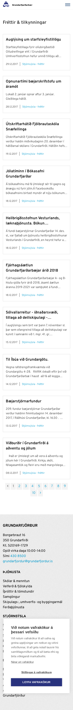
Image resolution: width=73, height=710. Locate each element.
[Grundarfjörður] (18, 4)
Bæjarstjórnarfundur (23, 401)
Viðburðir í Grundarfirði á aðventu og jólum (27, 446)
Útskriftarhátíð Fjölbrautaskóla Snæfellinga (32, 127)
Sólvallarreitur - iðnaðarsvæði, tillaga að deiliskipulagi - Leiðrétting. (32, 315)
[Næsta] (40, 493)
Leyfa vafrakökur (36, 682)
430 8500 (18, 556)
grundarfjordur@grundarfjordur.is (28, 561)
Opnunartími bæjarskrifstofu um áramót (33, 84)
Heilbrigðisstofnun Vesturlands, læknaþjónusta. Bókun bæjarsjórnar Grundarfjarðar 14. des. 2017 (33, 221)
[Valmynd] (68, 4)
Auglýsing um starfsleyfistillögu (33, 39)
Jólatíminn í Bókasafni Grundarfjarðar (25, 174)
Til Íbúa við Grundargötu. (27, 359)
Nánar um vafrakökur (22, 662)
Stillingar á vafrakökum (36, 672)
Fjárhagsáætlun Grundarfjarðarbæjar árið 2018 (32, 268)
